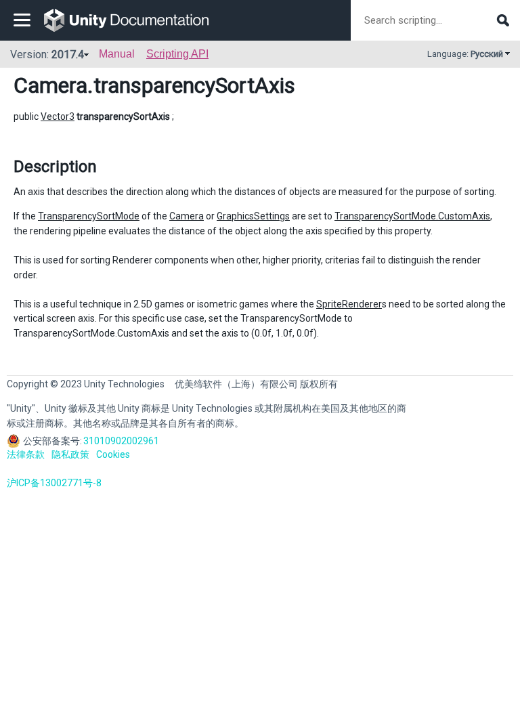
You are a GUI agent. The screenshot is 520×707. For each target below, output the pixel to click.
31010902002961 (121, 440)
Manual (117, 54)
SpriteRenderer (349, 304)
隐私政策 (70, 454)
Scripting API (177, 54)
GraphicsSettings (253, 216)
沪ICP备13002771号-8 (54, 482)
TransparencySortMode (88, 216)
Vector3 (57, 116)
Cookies (113, 454)
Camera (50, 85)
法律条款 (26, 454)
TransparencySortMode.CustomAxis (412, 216)
